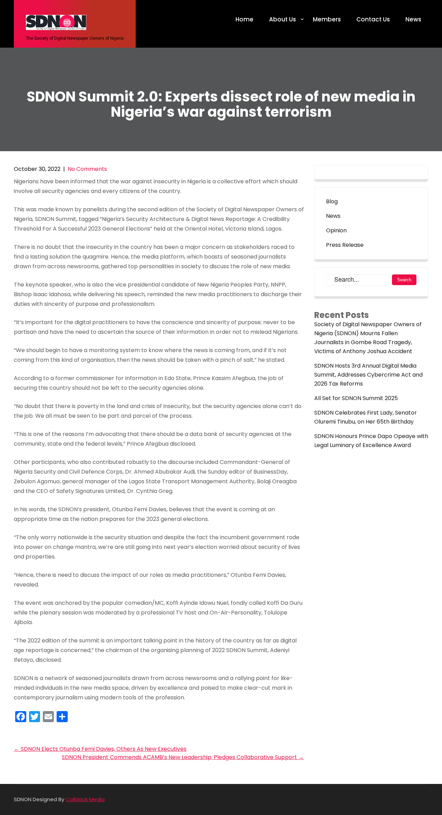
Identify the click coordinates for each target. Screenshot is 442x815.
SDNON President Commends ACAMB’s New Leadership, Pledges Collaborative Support (183, 757)
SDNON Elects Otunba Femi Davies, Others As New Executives (100, 749)
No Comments (87, 169)
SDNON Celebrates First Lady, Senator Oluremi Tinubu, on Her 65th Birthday (365, 417)
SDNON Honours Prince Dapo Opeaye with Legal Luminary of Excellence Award (371, 440)
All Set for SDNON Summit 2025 (356, 398)
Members (327, 19)
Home (244, 19)
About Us (282, 19)
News (413, 19)
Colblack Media (85, 799)
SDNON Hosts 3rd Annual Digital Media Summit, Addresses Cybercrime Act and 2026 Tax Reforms (368, 375)
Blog (332, 201)
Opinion (336, 230)
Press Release (345, 245)
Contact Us (373, 19)
